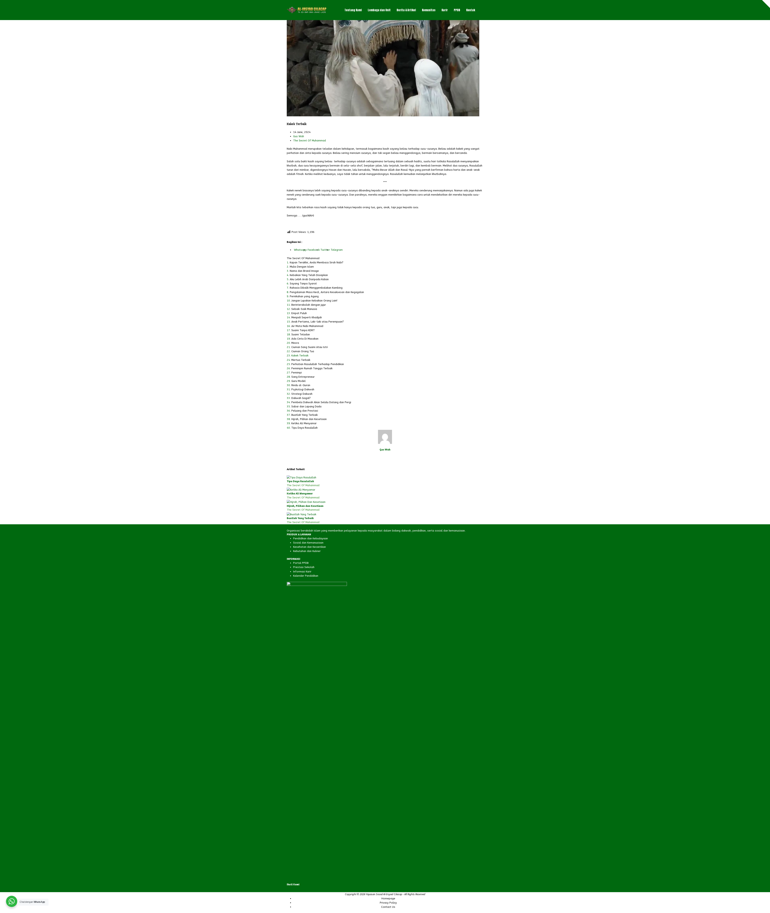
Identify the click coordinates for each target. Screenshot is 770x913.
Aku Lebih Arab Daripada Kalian (309, 279)
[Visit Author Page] (385, 436)
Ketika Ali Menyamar (304, 423)
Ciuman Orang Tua (302, 351)
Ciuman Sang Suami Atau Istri (309, 347)
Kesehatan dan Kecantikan (309, 546)
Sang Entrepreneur (303, 376)
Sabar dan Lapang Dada (306, 406)
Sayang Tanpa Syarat (303, 283)
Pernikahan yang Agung (304, 296)
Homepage (388, 898)
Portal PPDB (301, 562)
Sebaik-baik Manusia (304, 308)
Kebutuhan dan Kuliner (307, 551)
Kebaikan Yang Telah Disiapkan (309, 275)
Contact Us (388, 906)
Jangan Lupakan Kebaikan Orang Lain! (314, 300)
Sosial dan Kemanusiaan (308, 542)
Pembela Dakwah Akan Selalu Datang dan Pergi (321, 402)
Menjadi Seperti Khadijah (306, 317)
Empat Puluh (299, 313)
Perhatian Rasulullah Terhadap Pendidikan (317, 364)
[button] (482, 10)
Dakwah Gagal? (301, 398)
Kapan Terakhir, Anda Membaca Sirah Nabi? (316, 262)
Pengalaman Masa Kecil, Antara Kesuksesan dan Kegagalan (327, 292)
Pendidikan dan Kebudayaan (310, 538)
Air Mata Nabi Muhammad (307, 326)
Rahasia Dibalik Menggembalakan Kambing (316, 287)
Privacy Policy (388, 902)
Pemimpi (296, 372)
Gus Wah (298, 136)
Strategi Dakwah (301, 393)
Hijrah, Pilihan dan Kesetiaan (309, 419)
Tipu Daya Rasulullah (304, 427)
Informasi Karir (302, 571)
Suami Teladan (300, 334)
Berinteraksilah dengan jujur (308, 304)
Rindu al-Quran (300, 385)
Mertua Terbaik (300, 359)
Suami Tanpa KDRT (303, 330)
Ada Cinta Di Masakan (304, 338)
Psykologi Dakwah (302, 389)
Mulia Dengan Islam (302, 266)
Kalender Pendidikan (305, 575)
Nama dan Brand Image (304, 270)
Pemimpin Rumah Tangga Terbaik (311, 368)
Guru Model (298, 380)
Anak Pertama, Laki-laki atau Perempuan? (317, 321)
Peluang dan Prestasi (304, 410)
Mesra (295, 342)
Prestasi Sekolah (303, 567)
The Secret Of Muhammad (309, 140)
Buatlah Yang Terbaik (304, 414)
